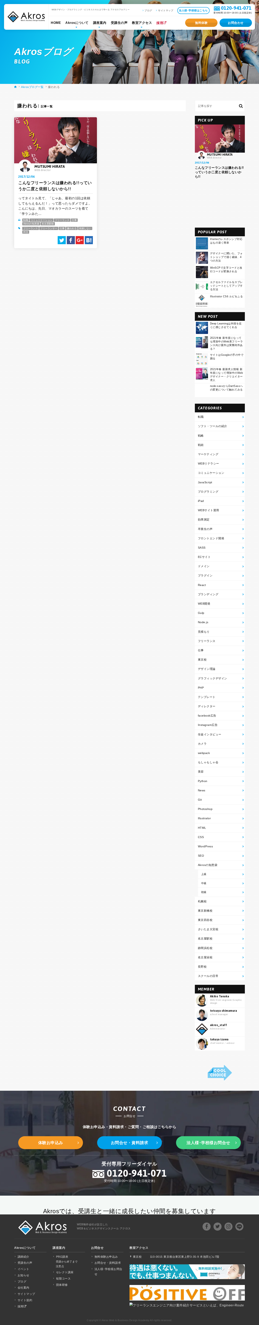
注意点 (60, 1266)
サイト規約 (25, 1300)
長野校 (202, 966)
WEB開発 (204, 603)
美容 (201, 771)
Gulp (201, 612)
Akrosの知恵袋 (31, 223)
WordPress (205, 846)
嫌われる (72, 228)
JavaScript (205, 482)
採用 (159, 23)
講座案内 (99, 22)
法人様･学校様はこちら (193, 10)
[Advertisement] (220, 203)
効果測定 (204, 519)
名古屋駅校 (48, 223)
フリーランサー (48, 228)
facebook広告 (207, 715)
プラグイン (205, 575)
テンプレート (206, 697)
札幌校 (202, 901)
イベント (23, 1269)
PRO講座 (62, 1256)
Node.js (203, 622)
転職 (25, 220)
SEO (201, 855)
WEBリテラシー (208, 463)
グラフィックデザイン (212, 678)
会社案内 (23, 1287)
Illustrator (204, 818)
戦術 (201, 445)
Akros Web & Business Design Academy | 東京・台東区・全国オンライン (26, 16)
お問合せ (97, 1247)
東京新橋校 (205, 910)
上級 (204, 874)
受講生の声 (119, 22)
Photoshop (205, 809)
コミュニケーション (41, 220)
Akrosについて (77, 22)
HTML (202, 827)
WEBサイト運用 (208, 510)
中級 (204, 883)
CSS (201, 837)
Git (200, 799)
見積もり (204, 631)
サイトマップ (165, 10)
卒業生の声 (205, 529)
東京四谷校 (205, 920)
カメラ (202, 743)
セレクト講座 (65, 1272)
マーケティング (208, 454)
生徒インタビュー (209, 734)
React (202, 585)
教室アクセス (142, 22)
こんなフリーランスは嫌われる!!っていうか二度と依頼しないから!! (219, 172)
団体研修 (62, 1284)
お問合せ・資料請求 (129, 1142)
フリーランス (62, 220)
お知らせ (23, 1275)
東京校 (202, 659)
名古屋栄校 (205, 957)
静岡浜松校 (205, 948)
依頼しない (85, 228)
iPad (201, 501)
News (201, 790)
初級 (204, 892)
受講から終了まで (67, 1261)
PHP (201, 687)
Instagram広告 (208, 724)
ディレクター (206, 706)
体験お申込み (50, 1142)
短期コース (63, 1278)
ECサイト (204, 557)
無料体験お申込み (106, 1256)
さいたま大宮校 (208, 929)
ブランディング (208, 594)
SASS (202, 547)
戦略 (201, 435)
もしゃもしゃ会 (208, 762)
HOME (56, 22)
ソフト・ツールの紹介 (212, 426)
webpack (204, 753)
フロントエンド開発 (211, 538)
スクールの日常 (208, 976)
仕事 (74, 220)
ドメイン (204, 566)
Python (202, 781)
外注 (25, 232)
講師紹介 (23, 1256)
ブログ (148, 10)
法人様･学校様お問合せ (208, 1142)
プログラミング (208, 491)
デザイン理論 (206, 668)
